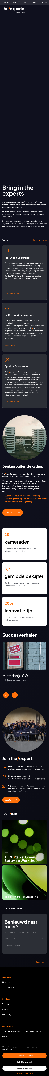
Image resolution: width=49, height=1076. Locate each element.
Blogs (24, 2)
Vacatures (6, 2)
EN (44, 2)
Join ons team (8, 987)
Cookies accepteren (24, 1055)
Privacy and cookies (32, 1031)
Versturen (42, 938)
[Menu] (45, 9)
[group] (24, 665)
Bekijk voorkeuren (24, 1068)
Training (5, 1004)
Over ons (33, 2)
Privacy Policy (28, 1073)
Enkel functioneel (24, 1062)
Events (16, 2)
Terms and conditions (11, 1031)
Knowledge (7, 1014)
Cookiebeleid (18, 1073)
